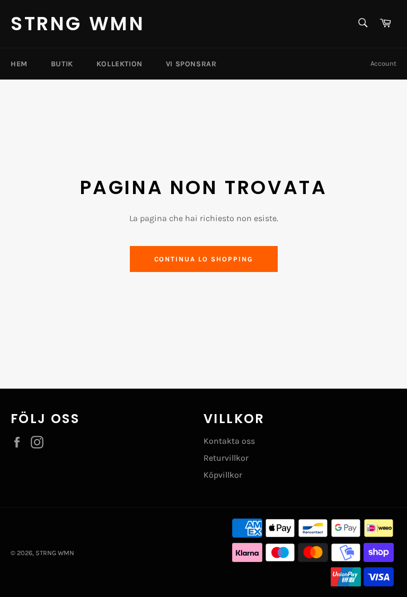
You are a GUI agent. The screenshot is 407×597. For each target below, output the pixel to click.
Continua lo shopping (203, 259)
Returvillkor (226, 458)
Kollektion (119, 63)
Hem (19, 63)
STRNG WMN (78, 24)
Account (383, 63)
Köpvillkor (223, 475)
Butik (62, 63)
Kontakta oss (229, 441)
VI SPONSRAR (191, 63)
